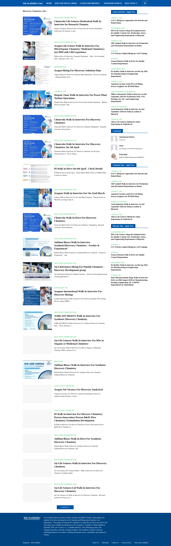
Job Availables (35, 543)
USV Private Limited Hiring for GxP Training (129, 53)
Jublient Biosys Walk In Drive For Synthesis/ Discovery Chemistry (77, 440)
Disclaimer (105, 543)
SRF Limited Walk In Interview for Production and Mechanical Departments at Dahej (129, 44)
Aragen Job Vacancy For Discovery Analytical (78, 389)
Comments (117, 131)
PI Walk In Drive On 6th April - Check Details (78, 168)
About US (95, 543)
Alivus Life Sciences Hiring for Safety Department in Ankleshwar (125, 123)
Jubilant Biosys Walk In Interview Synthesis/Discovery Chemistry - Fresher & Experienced (76, 245)
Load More (65, 507)
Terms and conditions (141, 543)
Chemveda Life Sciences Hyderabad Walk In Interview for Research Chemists (77, 23)
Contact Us (115, 543)
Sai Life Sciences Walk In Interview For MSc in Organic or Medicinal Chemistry (79, 342)
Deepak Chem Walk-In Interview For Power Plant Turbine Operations (80, 97)
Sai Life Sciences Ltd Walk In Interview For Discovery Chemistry (77, 489)
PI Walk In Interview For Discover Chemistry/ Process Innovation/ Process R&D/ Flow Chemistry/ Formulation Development (78, 417)
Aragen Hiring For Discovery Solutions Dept (77, 70)
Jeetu (121, 146)
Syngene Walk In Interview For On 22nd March (79, 193)
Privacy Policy (126, 543)
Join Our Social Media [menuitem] (66, 3)
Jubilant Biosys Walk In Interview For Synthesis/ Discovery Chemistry (80, 367)
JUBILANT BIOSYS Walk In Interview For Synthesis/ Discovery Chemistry (77, 317)
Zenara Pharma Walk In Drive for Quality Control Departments (127, 62)
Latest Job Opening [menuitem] (89, 3)
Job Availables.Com (33, 3)
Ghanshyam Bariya (126, 137)
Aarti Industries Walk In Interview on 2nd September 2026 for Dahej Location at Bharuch (127, 111)
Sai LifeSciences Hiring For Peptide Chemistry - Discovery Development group (79, 268)
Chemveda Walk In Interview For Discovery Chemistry (77, 121)
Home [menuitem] (49, 3)
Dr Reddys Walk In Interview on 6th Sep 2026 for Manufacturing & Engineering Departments (129, 73)
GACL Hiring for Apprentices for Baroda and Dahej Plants (129, 21)
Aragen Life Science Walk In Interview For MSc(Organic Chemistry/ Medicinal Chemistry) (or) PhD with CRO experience (79, 49)
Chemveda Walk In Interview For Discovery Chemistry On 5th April (77, 146)
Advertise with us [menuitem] (113, 3)
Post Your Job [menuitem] (132, 3)
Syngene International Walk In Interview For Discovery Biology (78, 293)
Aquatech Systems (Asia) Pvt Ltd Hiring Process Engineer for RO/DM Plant (127, 85)
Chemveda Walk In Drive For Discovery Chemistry (75, 219)
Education (123, 154)
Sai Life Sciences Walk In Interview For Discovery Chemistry (80, 465)
